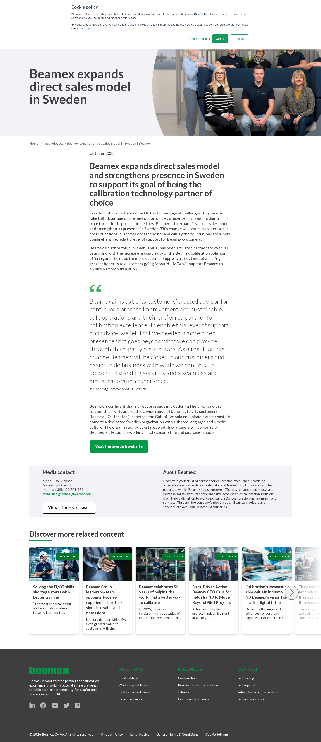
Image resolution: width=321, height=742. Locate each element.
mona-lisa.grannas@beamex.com (67, 494)
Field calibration (131, 678)
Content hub (187, 678)
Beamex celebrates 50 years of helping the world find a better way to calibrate (159, 595)
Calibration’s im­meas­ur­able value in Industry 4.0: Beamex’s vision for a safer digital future (266, 595)
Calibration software (134, 692)
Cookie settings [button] (200, 38)
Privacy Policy (112, 734)
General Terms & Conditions (177, 734)
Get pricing (245, 678)
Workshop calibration (135, 685)
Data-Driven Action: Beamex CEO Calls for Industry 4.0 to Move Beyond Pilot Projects (212, 595)
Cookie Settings (217, 734)
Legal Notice (140, 734)
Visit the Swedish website (119, 446)
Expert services (130, 699)
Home (33, 143)
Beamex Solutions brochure (198, 685)
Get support (246, 685)
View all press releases (69, 507)
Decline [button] (240, 38)
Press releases (52, 143)
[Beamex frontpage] (49, 670)
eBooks (183, 692)
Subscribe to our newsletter (258, 692)
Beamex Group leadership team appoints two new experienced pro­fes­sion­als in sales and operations (104, 600)
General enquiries (250, 699)
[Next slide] (292, 593)
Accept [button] (220, 38)
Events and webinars (193, 699)
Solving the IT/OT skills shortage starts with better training (53, 592)
